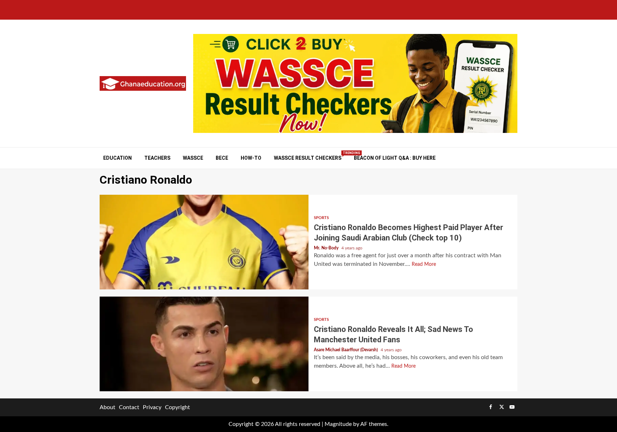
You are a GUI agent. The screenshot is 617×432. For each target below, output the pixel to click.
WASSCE (193, 158)
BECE (222, 158)
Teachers (157, 158)
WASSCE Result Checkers (307, 158)
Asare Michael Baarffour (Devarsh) (346, 350)
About (107, 407)
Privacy (152, 407)
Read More (424, 264)
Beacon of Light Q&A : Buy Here (395, 158)
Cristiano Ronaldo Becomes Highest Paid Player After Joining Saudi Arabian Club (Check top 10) (204, 242)
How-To (251, 158)
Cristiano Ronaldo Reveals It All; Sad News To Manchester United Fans (204, 344)
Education (117, 158)
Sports (321, 218)
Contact (129, 407)
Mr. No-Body (327, 248)
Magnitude (338, 424)
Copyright (177, 407)
